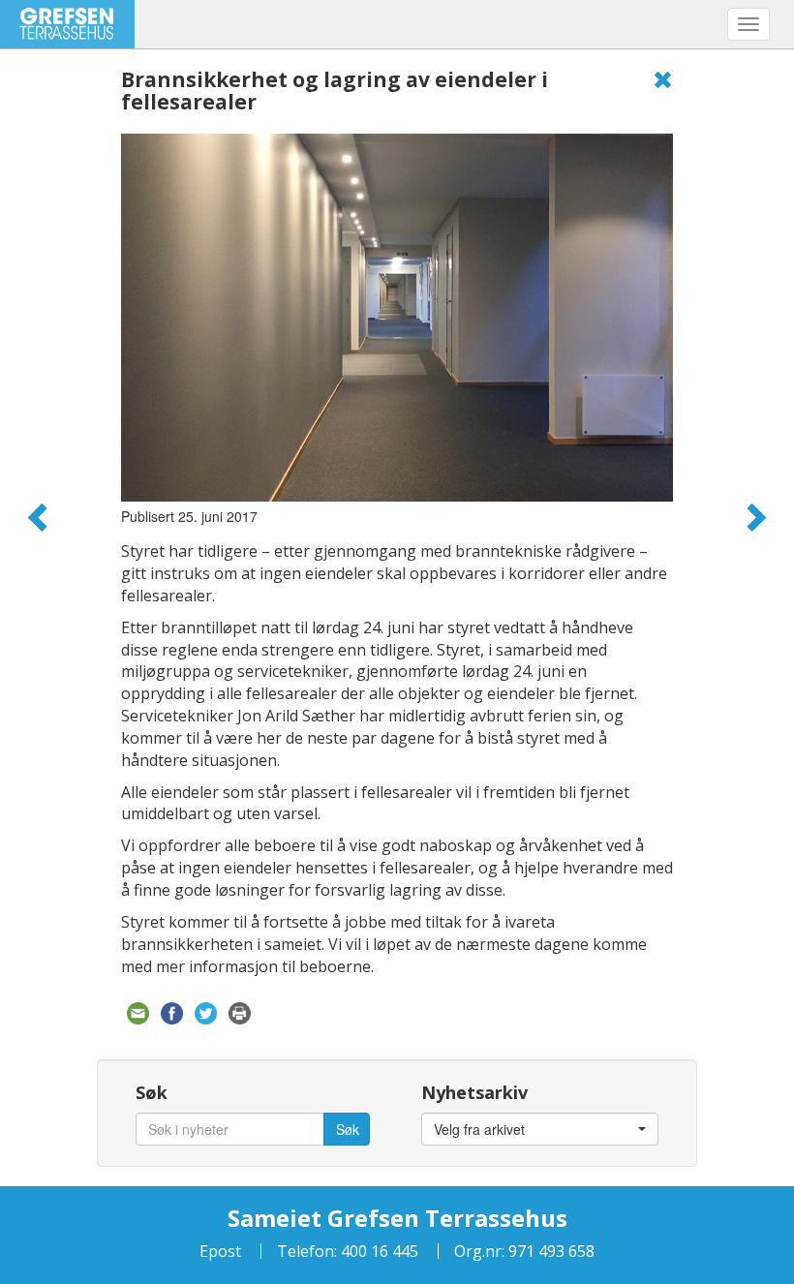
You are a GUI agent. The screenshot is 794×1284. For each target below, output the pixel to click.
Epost (220, 1251)
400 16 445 (377, 1251)
